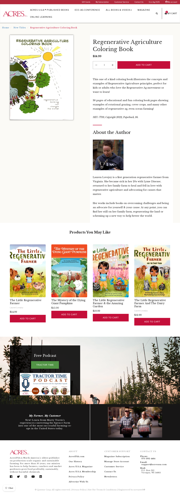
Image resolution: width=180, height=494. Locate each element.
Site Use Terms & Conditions (102, 490)
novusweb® (139, 490)
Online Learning (41, 17)
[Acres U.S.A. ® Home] (15, 13)
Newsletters (110, 476)
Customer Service (121, 2)
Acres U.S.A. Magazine (81, 466)
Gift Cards (86, 2)
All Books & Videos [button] (118, 10)
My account (172, 2)
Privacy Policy (76, 476)
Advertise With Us (78, 482)
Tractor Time (45, 365)
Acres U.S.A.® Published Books (49, 10)
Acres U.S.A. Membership (82, 471)
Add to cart (28, 318)
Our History (75, 461)
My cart (171, 13)
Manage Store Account (116, 461)
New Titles (20, 27)
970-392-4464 (148, 458)
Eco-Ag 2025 (154, 2)
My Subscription (102, 2)
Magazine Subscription (117, 456)
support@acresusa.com (153, 464)
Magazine (144, 10)
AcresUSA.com (76, 456)
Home (5, 27)
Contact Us (138, 2)
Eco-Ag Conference (87, 10)
